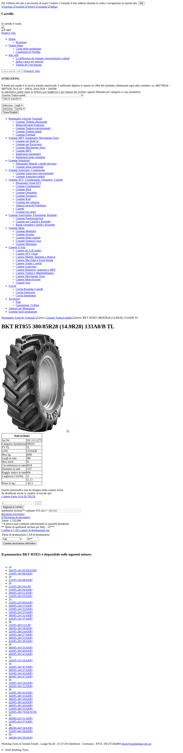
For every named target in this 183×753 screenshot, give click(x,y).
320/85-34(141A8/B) (21, 666)
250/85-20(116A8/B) (20, 589)
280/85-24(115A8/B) (20, 605)
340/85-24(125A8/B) (21, 612)
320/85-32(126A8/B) (21, 660)
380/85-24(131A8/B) (21, 615)
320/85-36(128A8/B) (21, 683)
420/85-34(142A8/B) (21, 673)
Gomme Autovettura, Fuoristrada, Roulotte (33, 215)
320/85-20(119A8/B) (20, 596)
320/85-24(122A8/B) (21, 609)
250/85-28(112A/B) (20, 625)
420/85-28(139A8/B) (21, 641)
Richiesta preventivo (12, 514)
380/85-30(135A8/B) (21, 647)
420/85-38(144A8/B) (21, 702)
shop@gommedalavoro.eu (136, 743)
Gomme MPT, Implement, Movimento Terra (34, 137)
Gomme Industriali (19, 160)
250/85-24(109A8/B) (21, 602)
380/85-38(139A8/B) (21, 699)
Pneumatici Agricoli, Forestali (25, 118)
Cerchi (12, 285)
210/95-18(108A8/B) (21, 580)
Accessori (14, 298)
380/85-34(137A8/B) (21, 670)
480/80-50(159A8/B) (21, 737)
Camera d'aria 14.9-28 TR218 (18, 496)
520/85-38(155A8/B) (21, 708)
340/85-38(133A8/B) (21, 695)
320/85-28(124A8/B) (21, 631)
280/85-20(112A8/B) (20, 592)
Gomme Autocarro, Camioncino (27, 170)
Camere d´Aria (17, 247)
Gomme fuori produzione (23, 311)
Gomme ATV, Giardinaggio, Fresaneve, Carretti (36, 179)
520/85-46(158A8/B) (21, 731)
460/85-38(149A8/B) (21, 705)
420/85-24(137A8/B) (21, 618)
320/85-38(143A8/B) (21, 692)
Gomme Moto (16, 227)
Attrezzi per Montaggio (22, 308)
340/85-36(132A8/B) (21, 686)
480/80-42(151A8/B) (21, 718)
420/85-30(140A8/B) (21, 650)
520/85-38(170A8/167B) (23, 712)
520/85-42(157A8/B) (21, 721)
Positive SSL (8, 32)
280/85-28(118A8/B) (20, 628)
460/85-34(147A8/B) (21, 676)
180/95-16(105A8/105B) (23, 570)
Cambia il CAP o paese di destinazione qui (25, 530)
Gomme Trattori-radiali (59, 317)
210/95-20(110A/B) (20, 586)
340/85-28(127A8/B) (21, 634)
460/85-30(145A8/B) (21, 654)
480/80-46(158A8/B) (21, 728)
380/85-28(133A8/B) (21, 638)
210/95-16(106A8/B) (21, 573)
